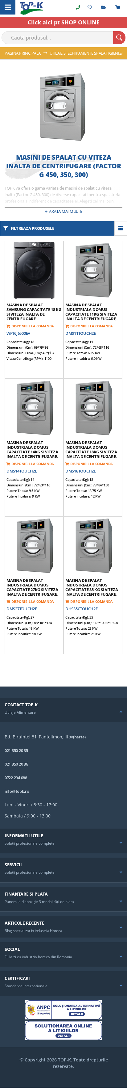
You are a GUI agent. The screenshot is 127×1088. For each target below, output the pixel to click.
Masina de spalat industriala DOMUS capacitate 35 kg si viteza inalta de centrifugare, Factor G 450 (91, 590)
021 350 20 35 (16, 750)
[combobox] (63, 37)
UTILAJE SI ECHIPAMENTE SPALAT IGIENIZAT (88, 53)
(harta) (79, 737)
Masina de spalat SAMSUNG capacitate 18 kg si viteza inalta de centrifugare (33, 311)
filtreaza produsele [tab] (32, 228)
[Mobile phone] (78, 7)
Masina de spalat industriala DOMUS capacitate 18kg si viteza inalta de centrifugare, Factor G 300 (91, 452)
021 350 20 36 (16, 764)
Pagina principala (23, 53)
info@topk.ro (17, 791)
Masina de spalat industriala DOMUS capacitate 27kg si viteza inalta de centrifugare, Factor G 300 (32, 590)
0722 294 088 (16, 777)
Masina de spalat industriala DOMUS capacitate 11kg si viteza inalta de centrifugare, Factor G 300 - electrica (91, 314)
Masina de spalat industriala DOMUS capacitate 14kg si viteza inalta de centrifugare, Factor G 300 (32, 452)
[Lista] (120, 228)
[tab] (63, 710)
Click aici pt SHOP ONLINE (64, 22)
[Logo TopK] (31, 8)
